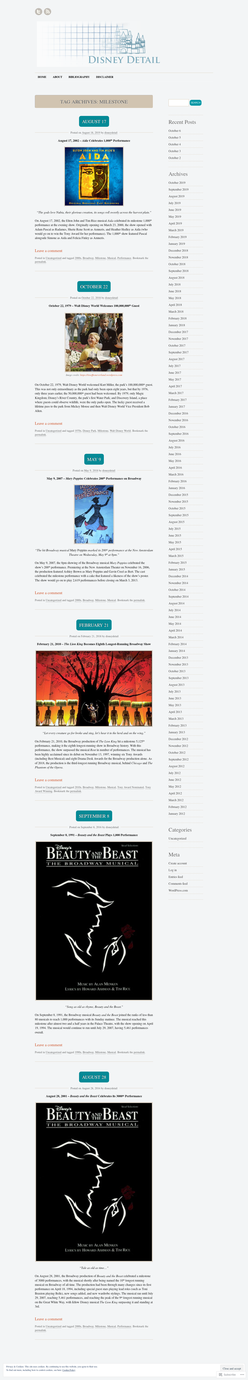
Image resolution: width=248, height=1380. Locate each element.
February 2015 (178, 562)
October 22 (94, 286)
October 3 (175, 151)
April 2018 (175, 305)
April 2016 (175, 467)
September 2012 (179, 759)
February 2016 (178, 481)
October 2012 (177, 752)
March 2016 (176, 474)
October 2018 (177, 264)
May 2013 (175, 705)
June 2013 (175, 698)
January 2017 (177, 406)
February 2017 (178, 400)
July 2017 (175, 366)
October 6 (175, 131)
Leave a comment (48, 250)
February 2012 (178, 807)
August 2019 (176, 196)
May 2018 (175, 298)
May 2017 (175, 379)
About (57, 77)
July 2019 (175, 203)
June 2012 (175, 780)
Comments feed (178, 883)
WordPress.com (178, 890)
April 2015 (175, 549)
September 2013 (179, 678)
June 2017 (175, 372)
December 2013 (178, 657)
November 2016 (178, 420)
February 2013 (178, 725)
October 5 (175, 137)
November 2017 (178, 339)
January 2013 (177, 732)
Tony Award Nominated (130, 787)
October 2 (175, 158)
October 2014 (177, 590)
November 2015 (178, 501)
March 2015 (176, 556)
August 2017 (176, 359)
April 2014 (175, 630)
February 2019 (178, 237)
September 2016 (179, 434)
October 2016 (177, 427)
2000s (78, 258)
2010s (78, 787)
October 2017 (177, 345)
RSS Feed (47, 12)
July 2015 (175, 528)
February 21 (94, 625)
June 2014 (175, 617)
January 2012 (177, 813)
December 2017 (178, 332)
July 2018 (175, 284)
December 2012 (178, 739)
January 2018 (177, 325)
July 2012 (175, 773)
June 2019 (175, 210)
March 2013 (176, 718)
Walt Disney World (120, 430)
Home (42, 77)
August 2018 (176, 277)
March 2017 (176, 393)
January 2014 (177, 651)
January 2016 (177, 488)
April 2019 (175, 223)
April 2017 (175, 386)
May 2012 (175, 786)
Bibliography (79, 77)
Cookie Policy (68, 1369)
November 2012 (178, 746)
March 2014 (176, 637)
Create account (178, 863)
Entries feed (176, 877)
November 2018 (178, 257)
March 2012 (176, 800)
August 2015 (176, 522)
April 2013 (175, 712)
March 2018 (176, 311)
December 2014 (178, 576)
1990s (78, 1052)
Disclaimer (104, 77)
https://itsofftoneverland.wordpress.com (101, 375)
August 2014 (176, 603)
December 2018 (178, 250)
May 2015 (175, 542)
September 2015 (179, 515)
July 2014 (175, 610)
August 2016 (176, 440)
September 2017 (179, 352)
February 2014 (178, 644)
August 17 (94, 121)
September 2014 (179, 596)
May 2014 (175, 623)
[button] (94, 176)
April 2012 (175, 793)
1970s (78, 430)
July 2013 (175, 691)
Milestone (100, 258)
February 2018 (178, 318)
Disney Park (89, 430)
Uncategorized (53, 258)
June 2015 (175, 535)
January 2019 (177, 244)
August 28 (94, 1077)
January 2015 (177, 569)
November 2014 (178, 583)
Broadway (88, 258)
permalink (40, 261)
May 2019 (175, 216)
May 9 (94, 459)
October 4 (175, 144)
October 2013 (177, 671)
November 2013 (178, 664)
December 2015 (178, 495)
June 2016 (175, 454)
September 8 (94, 816)
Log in (173, 870)
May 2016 (175, 461)
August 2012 (176, 766)
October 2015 (177, 508)
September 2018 (179, 271)
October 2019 (177, 182)
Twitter (39, 12)
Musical (111, 258)
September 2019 (179, 189)
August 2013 (176, 685)
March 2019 (176, 230)
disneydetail (110, 132)
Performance (124, 258)
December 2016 (178, 413)
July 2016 (175, 447)
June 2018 (175, 291)
